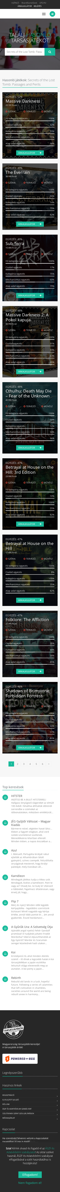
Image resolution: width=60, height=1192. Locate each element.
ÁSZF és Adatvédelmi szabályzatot (30, 1150)
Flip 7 (14, 901)
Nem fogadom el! (30, 1182)
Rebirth (16, 978)
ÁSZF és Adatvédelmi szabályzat (17, 1109)
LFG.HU (43, 2)
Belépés (38, 6)
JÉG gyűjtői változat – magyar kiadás (31, 823)
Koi (13, 952)
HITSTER (16, 796)
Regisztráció (8, 1095)
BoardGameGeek (29, 2)
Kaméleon (18, 876)
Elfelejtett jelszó (10, 1099)
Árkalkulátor (25, 6)
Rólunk (6, 1104)
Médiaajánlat (8, 1118)
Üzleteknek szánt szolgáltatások (18, 1113)
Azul (14, 850)
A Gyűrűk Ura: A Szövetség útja (32, 927)
